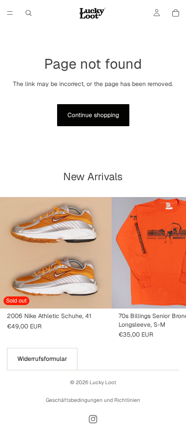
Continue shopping (93, 115)
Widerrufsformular (42, 359)
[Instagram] (93, 419)
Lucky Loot (103, 382)
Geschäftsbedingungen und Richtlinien (93, 400)
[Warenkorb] (175, 12)
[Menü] (10, 13)
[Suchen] (28, 12)
